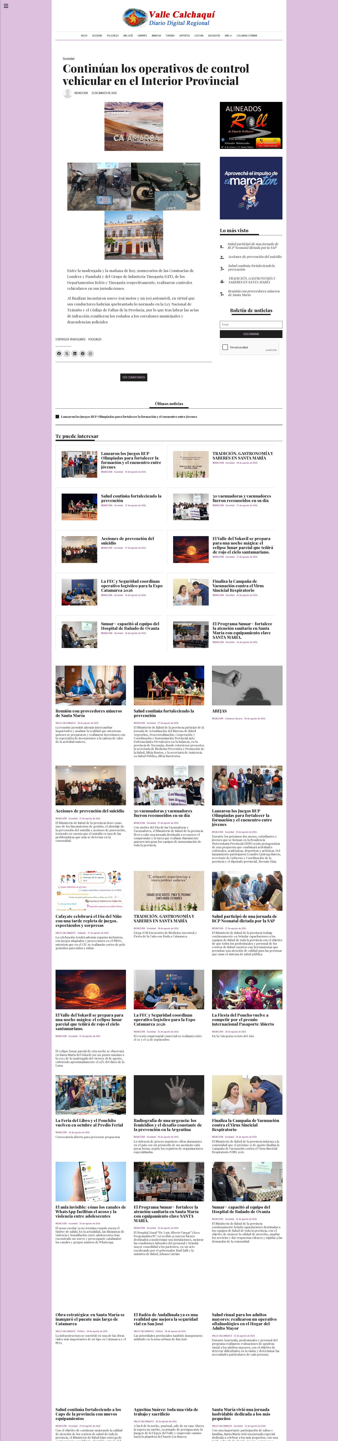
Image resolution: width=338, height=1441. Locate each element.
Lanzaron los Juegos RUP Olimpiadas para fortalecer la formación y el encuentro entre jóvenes (129, 417)
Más (227, 35)
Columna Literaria (247, 35)
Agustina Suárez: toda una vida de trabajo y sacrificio (166, 1412)
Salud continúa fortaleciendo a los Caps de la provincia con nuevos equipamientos (88, 1414)
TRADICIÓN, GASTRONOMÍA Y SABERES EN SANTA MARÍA (243, 455)
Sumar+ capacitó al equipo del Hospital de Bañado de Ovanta (130, 626)
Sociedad (97, 35)
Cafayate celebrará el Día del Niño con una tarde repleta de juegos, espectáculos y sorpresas (88, 920)
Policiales (112, 35)
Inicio (84, 35)
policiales (95, 339)
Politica (81, 1331)
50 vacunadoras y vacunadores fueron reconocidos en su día (242, 498)
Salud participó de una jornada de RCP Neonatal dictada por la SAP (244, 918)
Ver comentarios (133, 377)
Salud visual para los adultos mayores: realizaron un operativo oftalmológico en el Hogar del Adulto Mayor (244, 1321)
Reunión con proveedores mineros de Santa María (89, 713)
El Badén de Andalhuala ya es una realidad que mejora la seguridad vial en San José (166, 1319)
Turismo (170, 35)
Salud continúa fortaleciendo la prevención (131, 498)
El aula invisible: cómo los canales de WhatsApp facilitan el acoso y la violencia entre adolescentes (91, 1211)
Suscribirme (251, 334)
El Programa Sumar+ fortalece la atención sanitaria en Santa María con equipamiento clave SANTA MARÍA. (242, 630)
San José (128, 35)
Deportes (185, 35)
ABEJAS (219, 710)
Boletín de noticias (251, 310)
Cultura (198, 35)
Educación (214, 35)
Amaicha (156, 35)
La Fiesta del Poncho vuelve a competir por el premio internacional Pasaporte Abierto (243, 1019)
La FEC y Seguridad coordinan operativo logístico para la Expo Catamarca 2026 (132, 585)
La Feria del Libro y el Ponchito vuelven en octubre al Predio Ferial (89, 1122)
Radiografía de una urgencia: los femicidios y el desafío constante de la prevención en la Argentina (168, 1124)
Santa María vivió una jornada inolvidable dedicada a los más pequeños (241, 1414)
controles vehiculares (70, 339)
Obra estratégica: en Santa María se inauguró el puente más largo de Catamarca (90, 1319)
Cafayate (142, 35)
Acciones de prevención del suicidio (127, 541)
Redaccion (81, 93)
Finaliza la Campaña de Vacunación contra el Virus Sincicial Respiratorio (238, 585)
